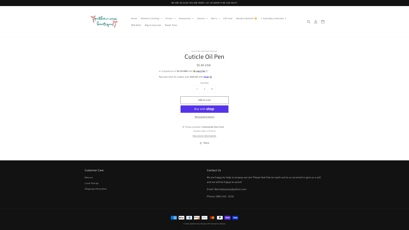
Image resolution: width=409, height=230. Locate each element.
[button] (151, 18)
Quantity (204, 82)
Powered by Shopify (218, 224)
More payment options (204, 116)
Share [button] (206, 142)
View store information (204, 135)
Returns (89, 177)
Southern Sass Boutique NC (200, 224)
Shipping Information (96, 188)
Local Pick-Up (92, 183)
